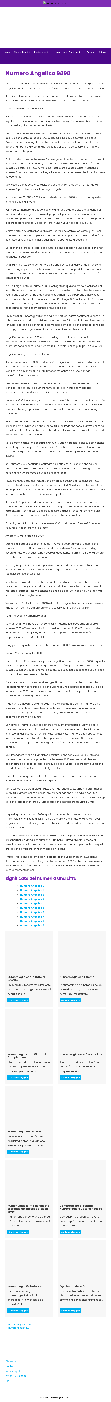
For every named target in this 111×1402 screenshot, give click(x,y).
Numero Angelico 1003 (19, 1327)
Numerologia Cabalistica (24, 1286)
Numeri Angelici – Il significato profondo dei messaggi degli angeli (28, 1209)
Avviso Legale (13, 1371)
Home (7, 52)
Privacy (90, 52)
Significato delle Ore (74, 1286)
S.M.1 (7, 1380)
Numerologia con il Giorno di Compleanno (26, 1055)
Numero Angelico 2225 (19, 1324)
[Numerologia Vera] (55, 3)
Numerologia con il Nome (77, 977)
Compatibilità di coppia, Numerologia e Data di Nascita (81, 1207)
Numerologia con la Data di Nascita (26, 978)
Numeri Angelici (22, 52)
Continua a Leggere (18, 1000)
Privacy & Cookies (15, 1375)
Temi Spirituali (41, 52)
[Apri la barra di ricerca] (55, 60)
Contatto (10, 1366)
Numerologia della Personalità (81, 1054)
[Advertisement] (55, 28)
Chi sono (102, 52)
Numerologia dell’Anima (24, 1131)
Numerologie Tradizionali (67, 52)
